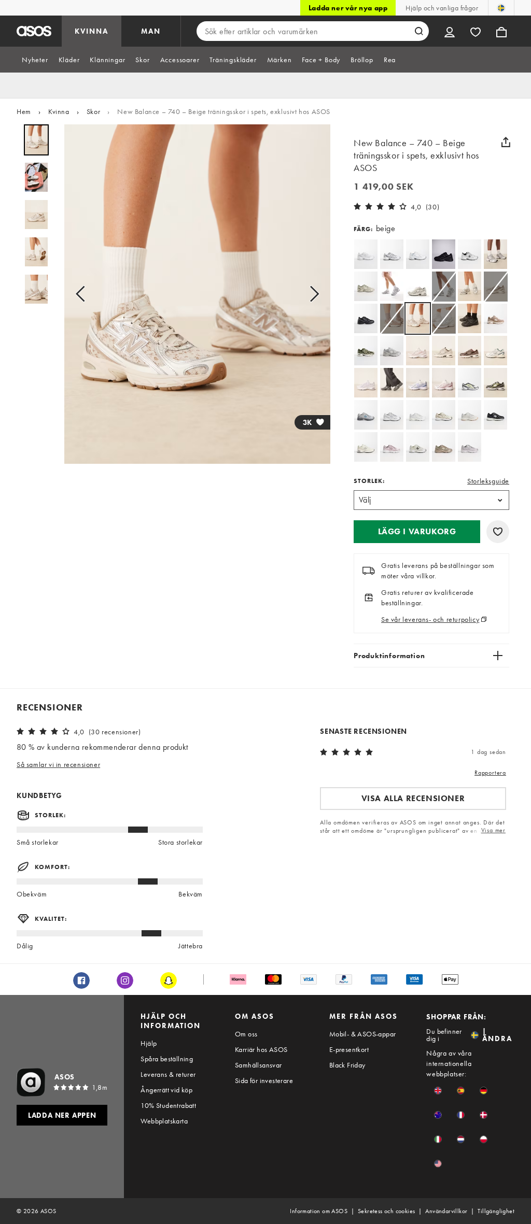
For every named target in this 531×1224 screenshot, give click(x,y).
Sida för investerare (264, 1080)
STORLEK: (369, 481)
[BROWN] (495, 318)
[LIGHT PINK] (417, 350)
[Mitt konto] (450, 31)
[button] (417, 531)
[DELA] (505, 142)
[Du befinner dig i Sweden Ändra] (501, 8)
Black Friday (347, 1065)
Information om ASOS (318, 1211)
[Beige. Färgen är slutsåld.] (392, 318)
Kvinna (58, 111)
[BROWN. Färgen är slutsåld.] (495, 286)
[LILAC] (366, 382)
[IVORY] (443, 414)
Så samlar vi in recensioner (58, 764)
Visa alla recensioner (413, 798)
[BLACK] (443, 254)
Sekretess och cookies (386, 1211)
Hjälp (149, 1043)
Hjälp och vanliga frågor (442, 7)
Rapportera (490, 772)
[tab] (35, 60)
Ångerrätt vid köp (166, 1089)
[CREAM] (469, 414)
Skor (93, 111)
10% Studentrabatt (168, 1105)
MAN (151, 31)
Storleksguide (488, 481)
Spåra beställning (167, 1058)
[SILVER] (366, 254)
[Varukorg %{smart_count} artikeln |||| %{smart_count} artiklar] (501, 31)
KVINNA (91, 31)
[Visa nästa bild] (311, 294)
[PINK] (392, 447)
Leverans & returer (168, 1074)
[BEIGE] (366, 286)
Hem (24, 111)
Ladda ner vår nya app (348, 7)
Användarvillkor (446, 1211)
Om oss (246, 1033)
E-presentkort (349, 1049)
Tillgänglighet (496, 1211)
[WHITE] (417, 254)
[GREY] (495, 254)
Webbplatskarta (164, 1121)
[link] (417, 318)
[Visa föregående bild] (83, 294)
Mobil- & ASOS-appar (362, 1033)
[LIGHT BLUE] (417, 382)
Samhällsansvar (258, 1065)
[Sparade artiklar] (475, 31)
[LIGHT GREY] (366, 414)
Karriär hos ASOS (261, 1049)
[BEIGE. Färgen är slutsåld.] (443, 286)
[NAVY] (392, 254)
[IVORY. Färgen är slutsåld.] (443, 318)
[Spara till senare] (497, 531)
